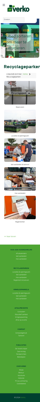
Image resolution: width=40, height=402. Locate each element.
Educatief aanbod (21, 314)
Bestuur (21, 373)
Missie (21, 370)
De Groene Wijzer (21, 349)
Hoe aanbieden (21, 259)
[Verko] (18, 8)
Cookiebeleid (21, 384)
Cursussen (21, 312)
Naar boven (11, 236)
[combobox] (13, 19)
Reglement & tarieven (21, 280)
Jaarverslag (21, 351)
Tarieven (21, 336)
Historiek (21, 378)
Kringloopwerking (21, 317)
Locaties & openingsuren (21, 272)
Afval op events (21, 320)
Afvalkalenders (21, 253)
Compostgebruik (21, 333)
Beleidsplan (21, 357)
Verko (23, 398)
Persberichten (21, 354)
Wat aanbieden (21, 256)
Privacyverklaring (21, 381)
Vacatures (21, 375)
